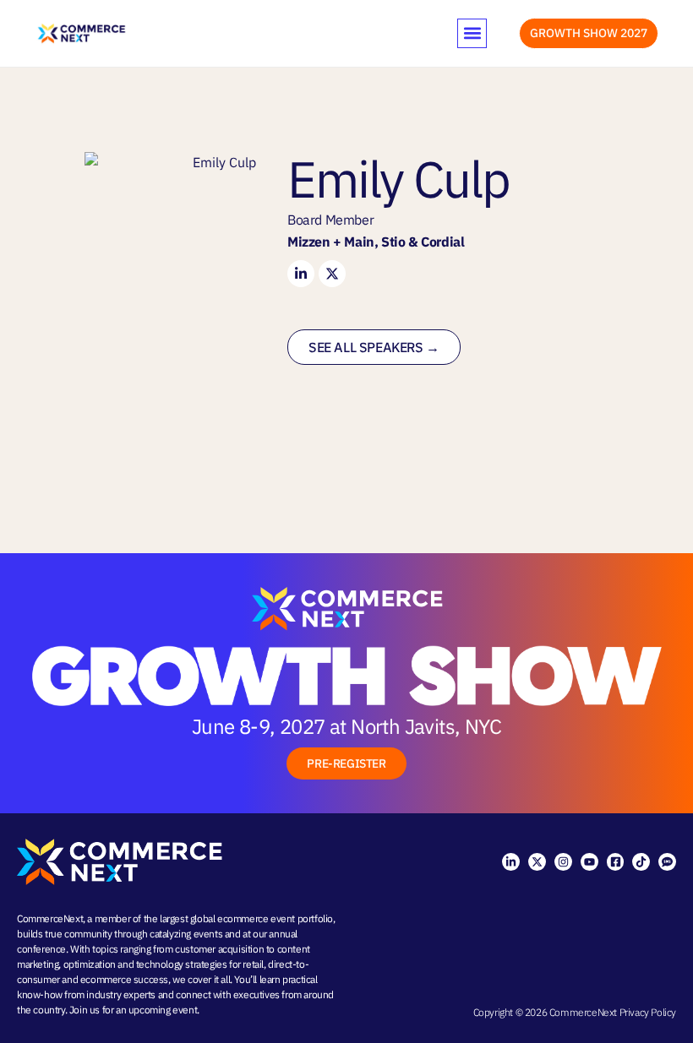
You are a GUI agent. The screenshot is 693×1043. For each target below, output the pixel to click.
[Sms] (667, 862)
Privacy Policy (647, 1012)
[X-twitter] (537, 862)
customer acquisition (219, 949)
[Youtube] (589, 862)
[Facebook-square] (616, 862)
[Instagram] (563, 862)
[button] (472, 33)
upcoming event (162, 1009)
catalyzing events (186, 933)
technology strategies (181, 964)
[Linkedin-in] (511, 862)
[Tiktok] (641, 862)
